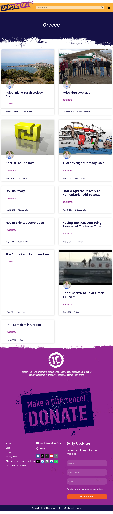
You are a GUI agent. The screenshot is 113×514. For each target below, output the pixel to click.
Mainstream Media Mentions (18, 465)
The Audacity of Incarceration (27, 254)
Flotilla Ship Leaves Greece (25, 223)
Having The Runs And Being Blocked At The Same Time (82, 224)
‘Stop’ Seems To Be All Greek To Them (83, 295)
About (8, 443)
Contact (9, 452)
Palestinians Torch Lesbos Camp (24, 94)
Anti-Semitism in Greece (23, 325)
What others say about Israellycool (20, 461)
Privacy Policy (12, 457)
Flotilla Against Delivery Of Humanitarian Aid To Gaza (82, 193)
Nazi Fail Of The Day (20, 163)
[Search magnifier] (102, 7)
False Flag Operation (77, 93)
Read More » (11, 104)
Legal (8, 448)
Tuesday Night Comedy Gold (83, 163)
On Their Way (15, 191)
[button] (109, 7)
